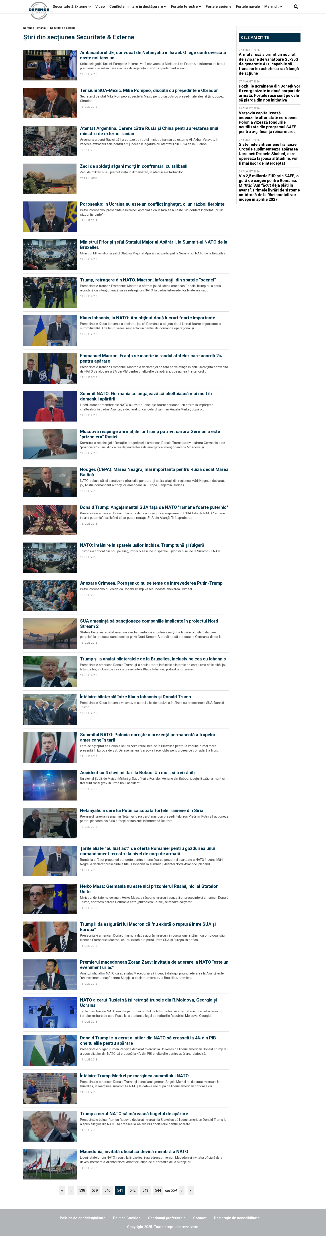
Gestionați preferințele (167, 1218)
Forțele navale (248, 6)
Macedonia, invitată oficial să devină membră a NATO (134, 1151)
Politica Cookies (126, 1218)
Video (100, 6)
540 (107, 1190)
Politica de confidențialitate (83, 1218)
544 (158, 1190)
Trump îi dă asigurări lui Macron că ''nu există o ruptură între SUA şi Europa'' (148, 927)
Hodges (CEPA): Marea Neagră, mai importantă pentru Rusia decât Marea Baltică (154, 472)
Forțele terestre (184, 6)
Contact (199, 1218)
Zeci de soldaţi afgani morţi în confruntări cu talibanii (133, 166)
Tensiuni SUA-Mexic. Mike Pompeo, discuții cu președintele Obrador (149, 90)
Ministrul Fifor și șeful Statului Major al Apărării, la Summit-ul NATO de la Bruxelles (153, 244)
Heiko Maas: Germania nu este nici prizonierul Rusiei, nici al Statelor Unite (149, 889)
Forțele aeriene (219, 6)
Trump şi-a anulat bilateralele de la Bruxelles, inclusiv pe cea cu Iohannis (153, 659)
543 (145, 1190)
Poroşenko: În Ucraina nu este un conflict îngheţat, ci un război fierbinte (152, 204)
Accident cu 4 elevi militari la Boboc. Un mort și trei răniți (137, 772)
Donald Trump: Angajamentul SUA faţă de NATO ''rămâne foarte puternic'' (154, 507)
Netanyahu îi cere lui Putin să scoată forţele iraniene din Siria (141, 810)
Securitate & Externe (70, 6)
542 (133, 1190)
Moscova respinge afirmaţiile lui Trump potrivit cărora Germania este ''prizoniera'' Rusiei (150, 434)
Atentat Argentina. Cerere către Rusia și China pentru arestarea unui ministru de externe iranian (149, 131)
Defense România (34, 27)
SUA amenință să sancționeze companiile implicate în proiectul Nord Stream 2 (149, 623)
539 (95, 1190)
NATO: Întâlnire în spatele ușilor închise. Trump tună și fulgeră (142, 545)
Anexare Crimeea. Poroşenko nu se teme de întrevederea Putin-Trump (151, 583)
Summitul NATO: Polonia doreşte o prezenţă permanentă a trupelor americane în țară (148, 737)
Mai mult (271, 6)
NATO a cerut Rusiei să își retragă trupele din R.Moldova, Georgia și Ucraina (148, 1002)
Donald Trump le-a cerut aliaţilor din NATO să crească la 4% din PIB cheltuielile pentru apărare (148, 1040)
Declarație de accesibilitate (237, 1218)
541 (120, 1190)
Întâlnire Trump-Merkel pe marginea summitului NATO (134, 1075)
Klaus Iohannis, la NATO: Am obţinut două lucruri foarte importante (147, 317)
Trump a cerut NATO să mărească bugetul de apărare (134, 1113)
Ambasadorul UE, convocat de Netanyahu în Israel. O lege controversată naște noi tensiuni (153, 55)
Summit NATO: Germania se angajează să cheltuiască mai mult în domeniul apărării (146, 396)
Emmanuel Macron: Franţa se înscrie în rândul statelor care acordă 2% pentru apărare (151, 358)
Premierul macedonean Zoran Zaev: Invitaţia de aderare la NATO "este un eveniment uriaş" (154, 964)
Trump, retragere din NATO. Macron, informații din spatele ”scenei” (148, 280)
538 (82, 1190)
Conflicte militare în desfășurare (136, 6)
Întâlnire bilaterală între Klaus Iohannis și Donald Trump (135, 696)
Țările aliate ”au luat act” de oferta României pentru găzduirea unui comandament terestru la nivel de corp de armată (147, 851)
